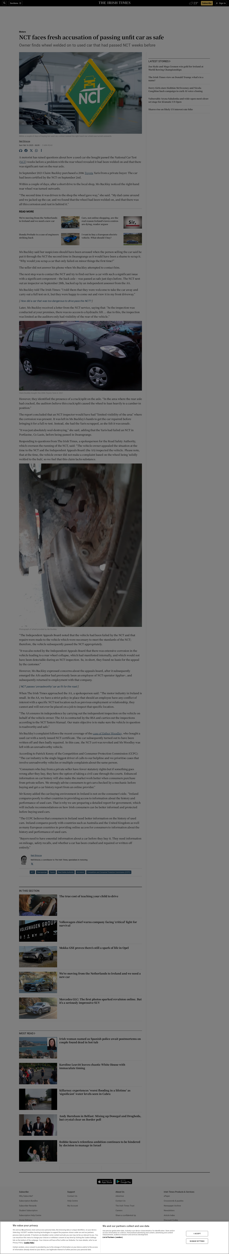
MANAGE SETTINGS (197, 1241)
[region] (114, 1237)
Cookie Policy (29, 1243)
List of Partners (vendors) (113, 1237)
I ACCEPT (197, 1234)
